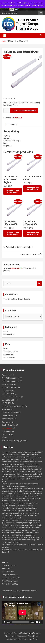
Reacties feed (8, 354)
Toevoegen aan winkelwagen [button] (12, 191)
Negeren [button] (41, 5)
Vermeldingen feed (10, 351)
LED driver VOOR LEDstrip (11, 397)
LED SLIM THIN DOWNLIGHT (12, 406)
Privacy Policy (10, 636)
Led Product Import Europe (28, 633)
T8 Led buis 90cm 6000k (30, 254)
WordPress (33, 639)
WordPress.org (9, 357)
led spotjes (6, 409)
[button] (38, 59)
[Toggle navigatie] (5, 35)
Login (5, 349)
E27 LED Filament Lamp (11, 381)
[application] (22, 612)
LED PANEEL (6, 403)
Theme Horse (33, 636)
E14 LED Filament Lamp (11, 378)
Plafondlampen (7, 419)
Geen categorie (7, 384)
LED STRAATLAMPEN (10, 413)
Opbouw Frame (7, 416)
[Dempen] (36, 622)
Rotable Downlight (8, 425)
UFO (3, 438)
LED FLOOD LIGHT (8, 400)
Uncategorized (8, 334)
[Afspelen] (5, 622)
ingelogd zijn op (16, 268)
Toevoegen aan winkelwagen (24, 110)
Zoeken (39, 283)
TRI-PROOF (6, 434)
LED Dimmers (7, 391)
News (5, 331)
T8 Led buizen (17, 118)
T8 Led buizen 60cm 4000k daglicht (19, 247)
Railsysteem (6, 422)
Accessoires (6, 375)
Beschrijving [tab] (11, 125)
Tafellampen (6, 431)
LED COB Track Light (9, 387)
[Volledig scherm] (40, 622)
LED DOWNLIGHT (8, 394)
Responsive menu (40, 13)
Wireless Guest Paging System (13, 441)
